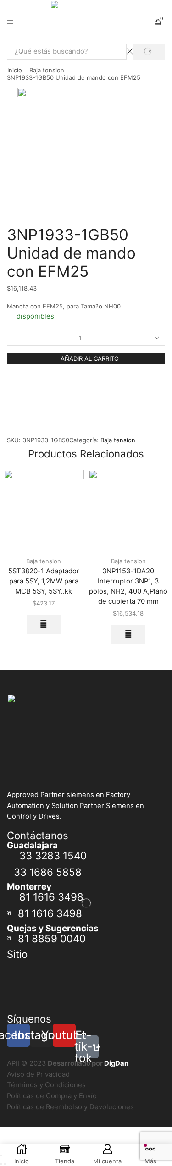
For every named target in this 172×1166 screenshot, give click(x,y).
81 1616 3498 (51, 897)
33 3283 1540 (53, 855)
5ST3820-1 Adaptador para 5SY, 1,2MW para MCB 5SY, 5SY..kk (43, 581)
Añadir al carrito (90, 358)
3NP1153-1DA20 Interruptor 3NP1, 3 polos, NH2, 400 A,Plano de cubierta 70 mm (128, 586)
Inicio (14, 70)
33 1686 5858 (48, 872)
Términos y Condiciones (46, 1085)
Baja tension (46, 70)
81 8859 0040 (52, 938)
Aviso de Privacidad (38, 1074)
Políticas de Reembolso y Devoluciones (70, 1107)
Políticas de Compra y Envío (52, 1096)
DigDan (116, 1063)
